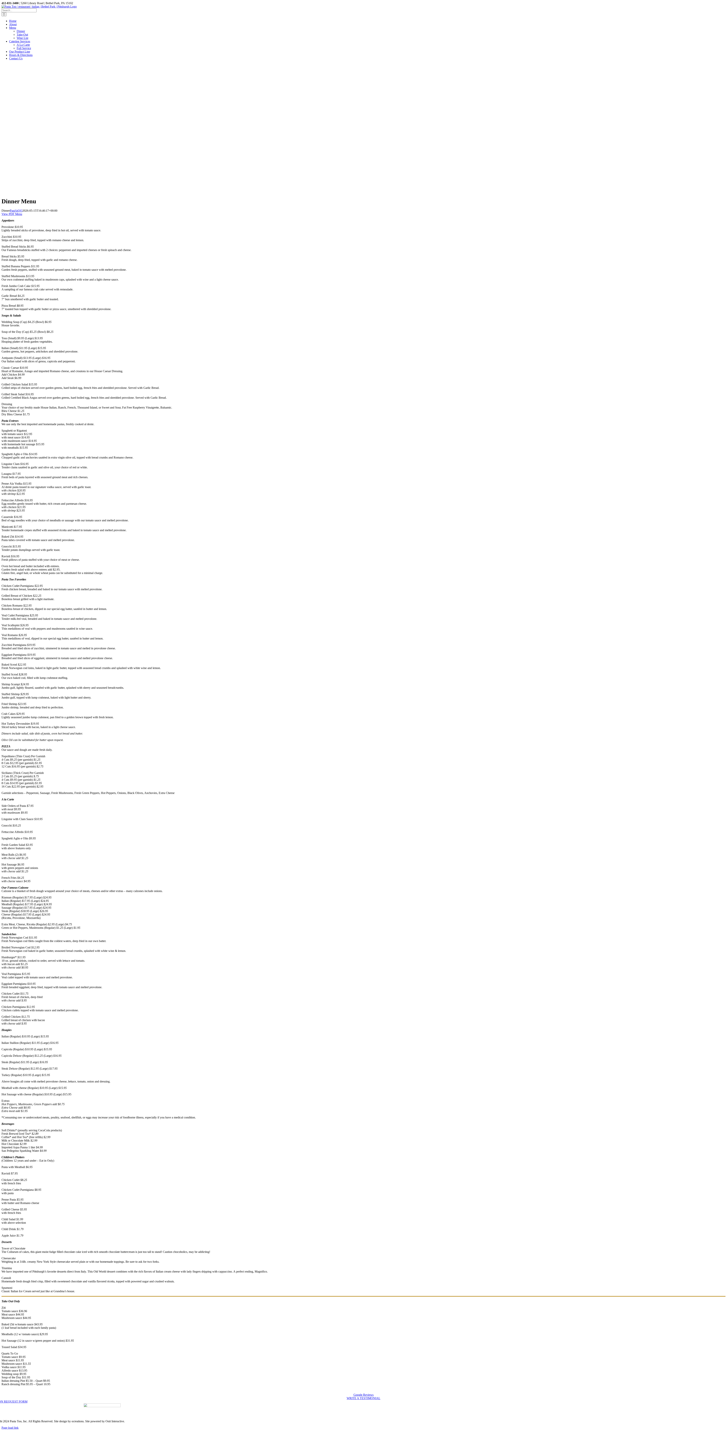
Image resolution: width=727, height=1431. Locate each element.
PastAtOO (16, 210)
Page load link (10, 1427)
